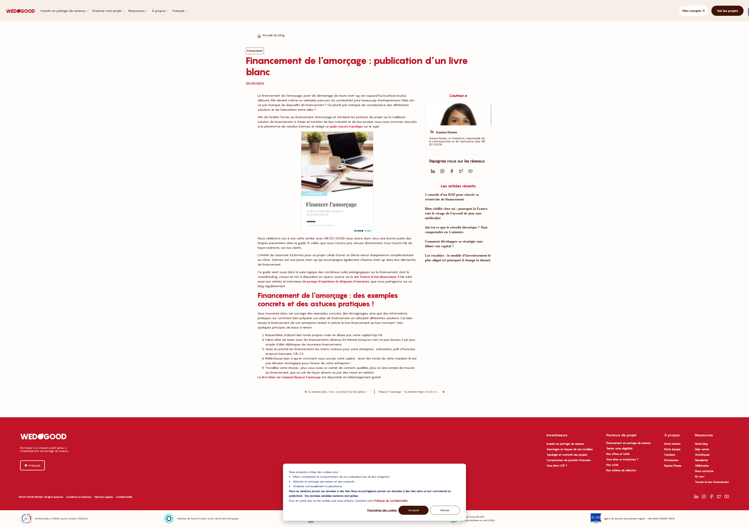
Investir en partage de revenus (63, 11)
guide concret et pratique (346, 126)
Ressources (137, 11)
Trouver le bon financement (378, 276)
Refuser (445, 510)
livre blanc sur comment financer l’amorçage (291, 377)
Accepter (413, 510)
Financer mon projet (107, 11)
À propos (159, 11)
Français (178, 11)
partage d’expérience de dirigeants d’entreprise (338, 281)
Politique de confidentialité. (391, 500)
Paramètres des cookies (382, 510)
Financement (255, 50)
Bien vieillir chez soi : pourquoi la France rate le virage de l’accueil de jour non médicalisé (456, 213)
